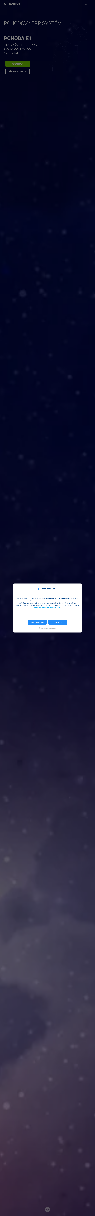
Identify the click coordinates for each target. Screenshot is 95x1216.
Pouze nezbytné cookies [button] (37, 622)
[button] (47, 628)
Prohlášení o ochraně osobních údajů (47, 607)
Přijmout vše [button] (58, 622)
